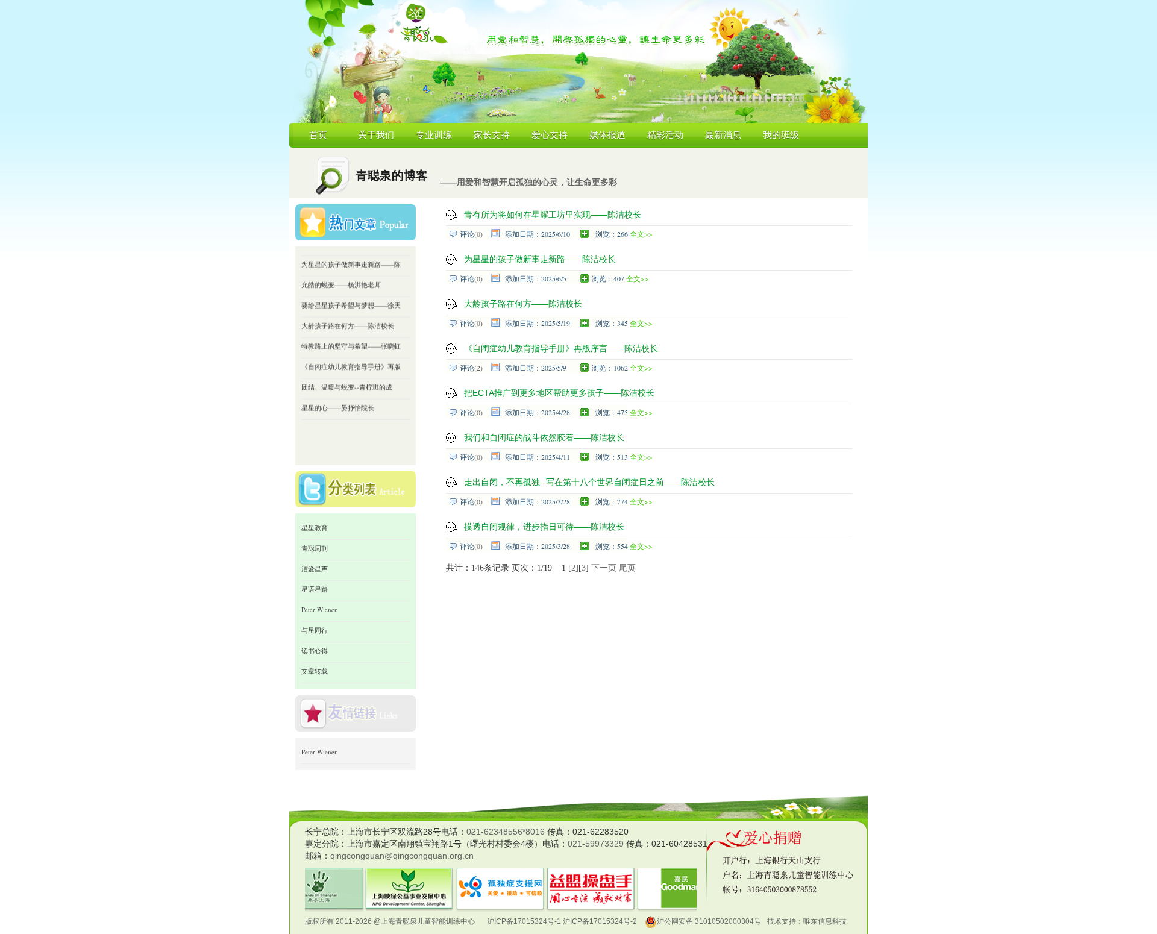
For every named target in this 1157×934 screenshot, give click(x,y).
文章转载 (314, 670)
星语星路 (314, 589)
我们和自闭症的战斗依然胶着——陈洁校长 (544, 437)
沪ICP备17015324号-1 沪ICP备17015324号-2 (562, 921)
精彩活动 (665, 135)
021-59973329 (596, 843)
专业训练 (434, 135)
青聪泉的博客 (392, 175)
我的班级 (781, 135)
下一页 (603, 567)
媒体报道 (607, 135)
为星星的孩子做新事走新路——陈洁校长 (540, 259)
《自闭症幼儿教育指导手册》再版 (351, 354)
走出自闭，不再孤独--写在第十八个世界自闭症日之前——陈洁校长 (589, 482)
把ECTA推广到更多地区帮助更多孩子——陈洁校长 (559, 393)
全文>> (641, 234)
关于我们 (376, 135)
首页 (318, 135)
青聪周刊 (314, 548)
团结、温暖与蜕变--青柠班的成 (346, 375)
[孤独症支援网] (500, 875)
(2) (478, 367)
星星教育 (314, 527)
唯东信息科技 (825, 921)
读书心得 (314, 650)
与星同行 (314, 630)
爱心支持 (549, 135)
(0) (478, 234)
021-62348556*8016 (505, 831)
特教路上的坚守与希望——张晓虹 (351, 334)
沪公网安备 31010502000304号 (709, 921)
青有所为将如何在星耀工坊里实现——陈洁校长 (552, 214)
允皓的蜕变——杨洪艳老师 (341, 272)
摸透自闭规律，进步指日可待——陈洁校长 (544, 526)
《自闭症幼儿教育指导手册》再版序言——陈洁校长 (561, 348)
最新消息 (723, 135)
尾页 (627, 567)
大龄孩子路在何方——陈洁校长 (347, 313)
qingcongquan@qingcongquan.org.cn (402, 855)
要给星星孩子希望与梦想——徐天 (351, 293)
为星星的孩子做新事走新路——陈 (351, 252)
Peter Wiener (319, 609)
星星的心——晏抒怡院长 (337, 395)
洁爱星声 (314, 568)
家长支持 (492, 135)
